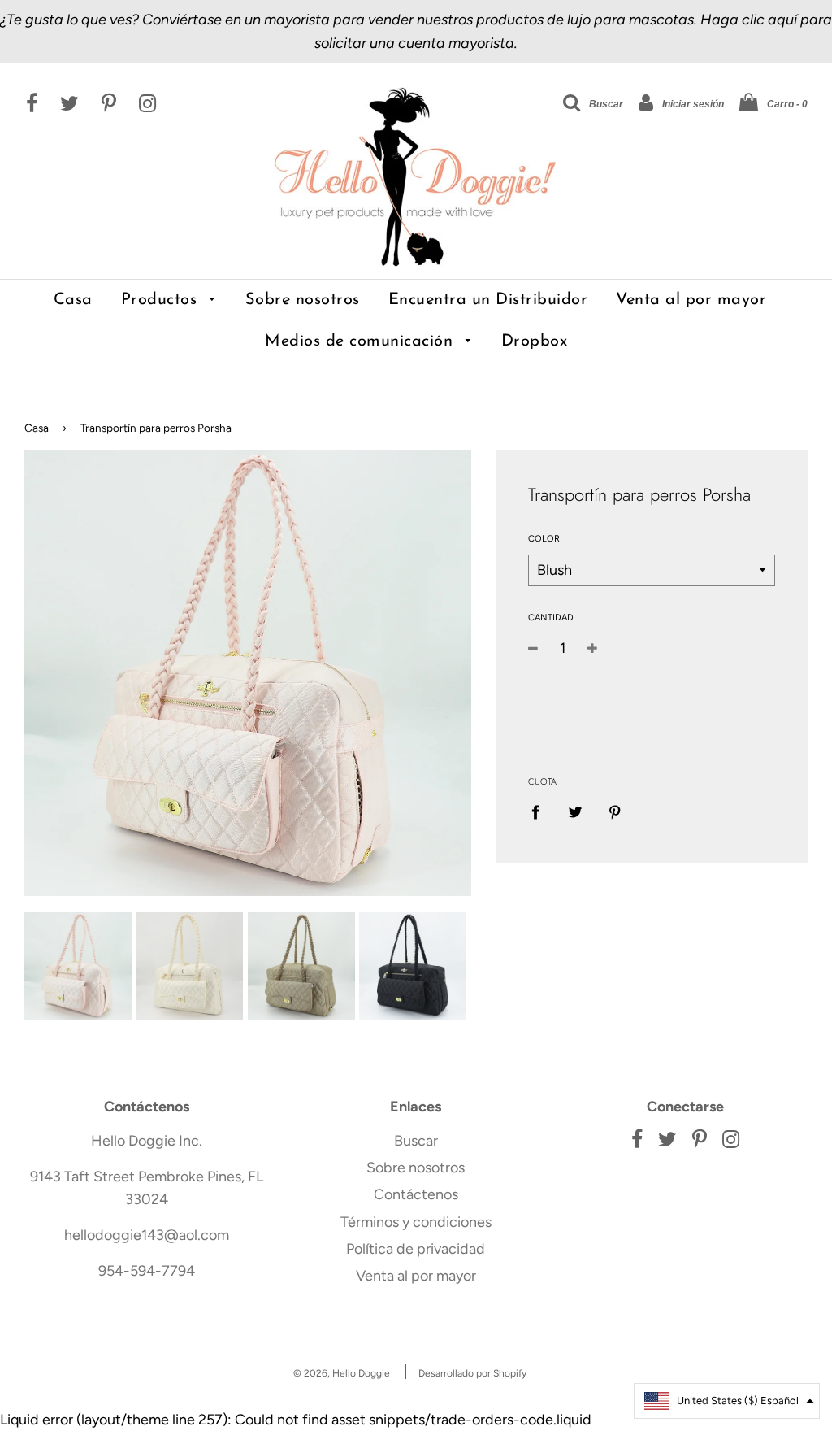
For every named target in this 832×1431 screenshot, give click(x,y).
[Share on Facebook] (541, 812)
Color (544, 538)
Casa (73, 300)
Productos (161, 300)
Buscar (416, 1141)
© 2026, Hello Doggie (341, 1373)
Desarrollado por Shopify (472, 1373)
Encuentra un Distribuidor (488, 300)
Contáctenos (416, 1194)
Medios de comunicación (361, 341)
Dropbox (534, 341)
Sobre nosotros (302, 300)
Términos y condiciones (416, 1222)
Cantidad (551, 617)
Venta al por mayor (691, 300)
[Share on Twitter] (575, 812)
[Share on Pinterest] (614, 812)
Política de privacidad (415, 1249)
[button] (727, 1401)
